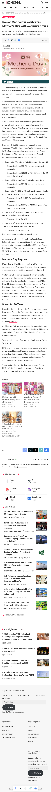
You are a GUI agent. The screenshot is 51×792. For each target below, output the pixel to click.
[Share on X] (11, 40)
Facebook (18, 368)
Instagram (27, 368)
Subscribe (9, 707)
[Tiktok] (14, 498)
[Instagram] (42, 459)
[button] (4, 2)
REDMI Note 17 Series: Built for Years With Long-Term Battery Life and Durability (18, 565)
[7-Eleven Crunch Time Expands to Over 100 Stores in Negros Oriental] (41, 514)
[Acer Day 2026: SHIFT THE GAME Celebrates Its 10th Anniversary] (41, 605)
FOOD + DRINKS (8, 597)
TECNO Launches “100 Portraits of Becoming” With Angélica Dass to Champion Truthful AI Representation (17, 636)
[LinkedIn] (48, 459)
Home (3, 13)
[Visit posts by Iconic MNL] (4, 459)
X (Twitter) (37, 368)
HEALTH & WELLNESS (10, 558)
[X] (39, 459)
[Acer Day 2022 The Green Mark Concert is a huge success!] (43, 651)
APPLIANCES (7, 544)
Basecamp (13, 321)
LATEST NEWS (10, 13)
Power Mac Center (20, 128)
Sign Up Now (35, 773)
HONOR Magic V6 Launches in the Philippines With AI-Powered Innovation (16, 525)
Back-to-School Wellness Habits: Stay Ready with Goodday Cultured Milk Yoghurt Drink (18, 591)
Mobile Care (21, 318)
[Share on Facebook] (8, 40)
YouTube (22, 371)
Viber (11, 371)
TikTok (5, 371)
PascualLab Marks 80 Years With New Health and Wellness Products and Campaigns (18, 551)
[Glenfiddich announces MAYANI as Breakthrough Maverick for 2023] (43, 662)
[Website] (33, 459)
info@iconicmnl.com (20, 467)
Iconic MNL (13, 2)
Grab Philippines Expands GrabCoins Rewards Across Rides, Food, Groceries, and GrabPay (17, 578)
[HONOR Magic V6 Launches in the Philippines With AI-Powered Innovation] (41, 526)
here (12, 343)
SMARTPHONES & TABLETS (12, 531)
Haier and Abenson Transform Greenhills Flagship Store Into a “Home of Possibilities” (18, 538)
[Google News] (37, 498)
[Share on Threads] (25, 788)
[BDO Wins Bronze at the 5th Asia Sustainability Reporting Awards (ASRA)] (43, 674)
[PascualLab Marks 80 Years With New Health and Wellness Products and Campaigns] (41, 552)
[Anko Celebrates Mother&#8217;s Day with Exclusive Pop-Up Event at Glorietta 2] (12, 387)
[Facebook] (36, 459)
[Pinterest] (45, 459)
